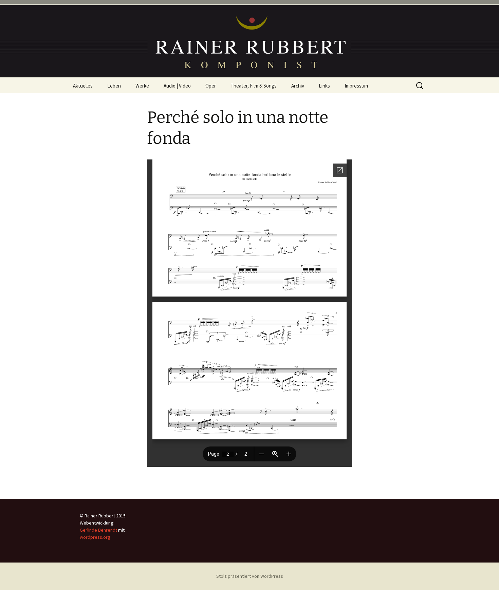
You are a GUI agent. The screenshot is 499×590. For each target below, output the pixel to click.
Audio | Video (177, 85)
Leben (114, 85)
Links (324, 85)
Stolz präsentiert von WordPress (249, 576)
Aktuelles (83, 85)
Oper (210, 85)
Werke (142, 85)
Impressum (356, 85)
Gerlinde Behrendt (98, 530)
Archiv (297, 85)
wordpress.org (95, 537)
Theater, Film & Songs (253, 85)
